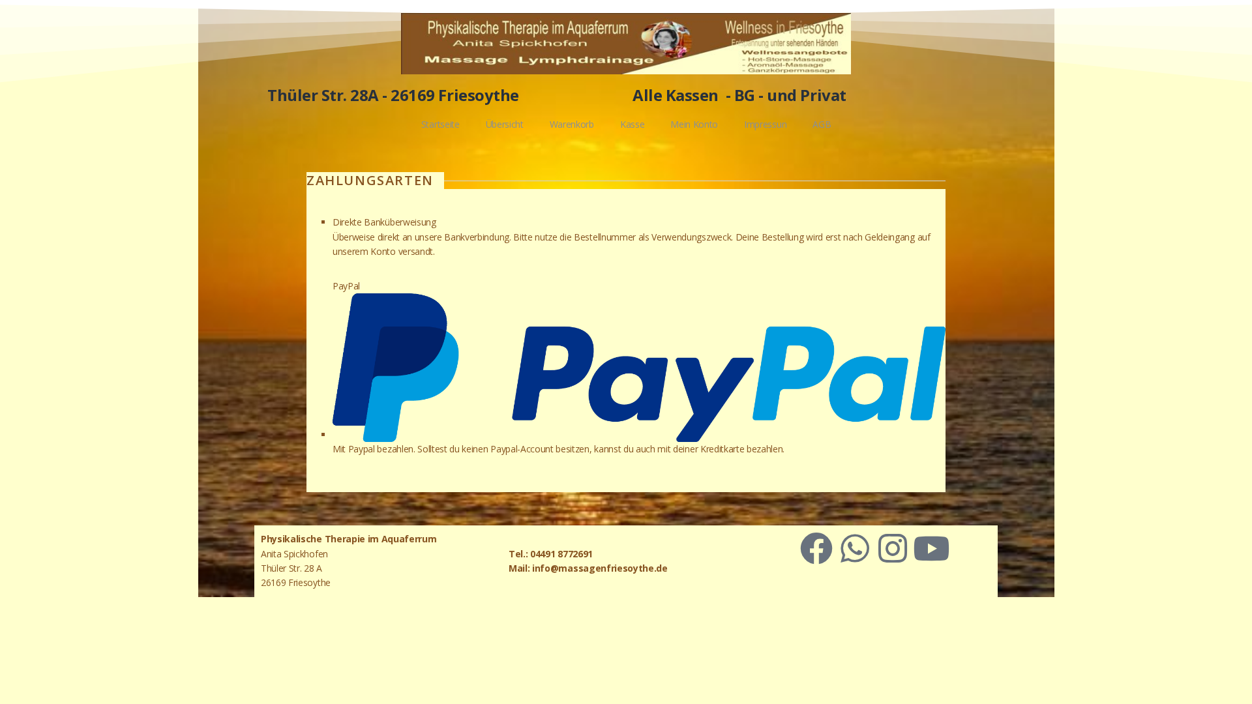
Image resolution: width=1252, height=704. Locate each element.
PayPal (346, 286)
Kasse (632, 124)
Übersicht (505, 124)
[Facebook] (816, 548)
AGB (821, 124)
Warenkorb (572, 124)
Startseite (440, 124)
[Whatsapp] (855, 548)
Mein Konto (694, 124)
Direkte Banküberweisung (384, 222)
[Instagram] (892, 548)
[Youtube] (931, 548)
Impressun (765, 124)
